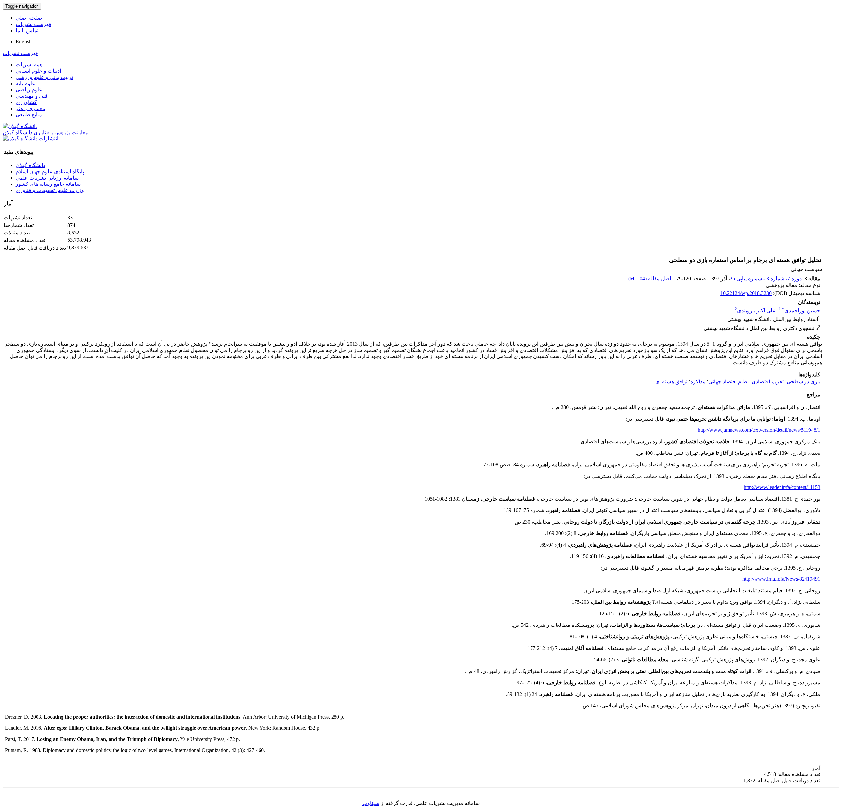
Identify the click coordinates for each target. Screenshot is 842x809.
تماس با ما (27, 30)
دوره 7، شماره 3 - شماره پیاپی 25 (766, 278)
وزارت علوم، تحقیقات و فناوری (50, 190)
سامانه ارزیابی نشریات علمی (47, 178)
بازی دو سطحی (803, 381)
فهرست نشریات (33, 24)
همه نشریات (29, 64)
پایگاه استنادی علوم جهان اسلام (50, 171)
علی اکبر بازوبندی (756, 310)
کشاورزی (26, 102)
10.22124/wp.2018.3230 (746, 293)
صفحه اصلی (29, 18)
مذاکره (698, 381)
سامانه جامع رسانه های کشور (48, 184)
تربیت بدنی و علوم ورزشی (44, 77)
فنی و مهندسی (32, 96)
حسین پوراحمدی (801, 310)
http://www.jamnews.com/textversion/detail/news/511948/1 (759, 430)
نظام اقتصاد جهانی (728, 381)
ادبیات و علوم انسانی (38, 71)
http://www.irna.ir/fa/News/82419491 (781, 579)
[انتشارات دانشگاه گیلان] (30, 138)
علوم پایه (25, 83)
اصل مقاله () (650, 278)
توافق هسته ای (671, 381)
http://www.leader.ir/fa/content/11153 (782, 487)
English (24, 41)
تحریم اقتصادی (768, 381)
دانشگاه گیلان (30, 165)
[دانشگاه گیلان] (20, 126)
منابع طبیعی (29, 114)
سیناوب (370, 803)
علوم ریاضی (29, 89)
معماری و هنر (30, 108)
